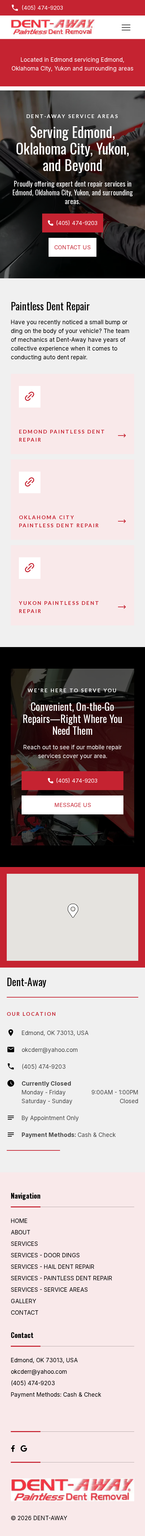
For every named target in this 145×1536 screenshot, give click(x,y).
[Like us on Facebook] (13, 1449)
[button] (73, 911)
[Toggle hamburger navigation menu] (126, 27)
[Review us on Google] (24, 1449)
